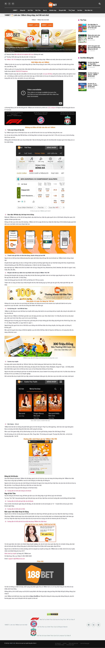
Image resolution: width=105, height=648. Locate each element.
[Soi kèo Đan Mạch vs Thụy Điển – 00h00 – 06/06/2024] (82, 69)
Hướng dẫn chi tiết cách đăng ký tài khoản (19, 491)
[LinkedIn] (9, 3)
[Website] (13, 3)
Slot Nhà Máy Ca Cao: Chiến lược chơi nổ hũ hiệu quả (94, 26)
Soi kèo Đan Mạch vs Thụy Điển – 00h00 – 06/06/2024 (94, 64)
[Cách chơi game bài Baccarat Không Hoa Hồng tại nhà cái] (82, 53)
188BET (15, 10)
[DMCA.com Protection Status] (52, 615)
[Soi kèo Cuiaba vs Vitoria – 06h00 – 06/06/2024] (82, 80)
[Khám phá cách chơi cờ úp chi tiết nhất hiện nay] (82, 42)
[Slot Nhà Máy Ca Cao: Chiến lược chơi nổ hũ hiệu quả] (82, 31)
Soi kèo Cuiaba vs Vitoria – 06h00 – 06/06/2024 (93, 74)
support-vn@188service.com (16, 558)
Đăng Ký (22, 10)
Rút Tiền (38, 10)
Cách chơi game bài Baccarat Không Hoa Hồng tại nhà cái (94, 47)
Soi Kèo (79, 10)
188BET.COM (12, 643)
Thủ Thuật (71, 10)
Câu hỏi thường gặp (84, 643)
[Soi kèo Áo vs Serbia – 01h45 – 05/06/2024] (82, 90)
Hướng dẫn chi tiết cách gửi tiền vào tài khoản (20, 501)
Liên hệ (64, 643)
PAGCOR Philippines (22, 71)
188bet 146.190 (11, 59)
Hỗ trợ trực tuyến (70, 644)
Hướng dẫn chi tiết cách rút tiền (16, 509)
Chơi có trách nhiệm (59, 644)
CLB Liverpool (52, 107)
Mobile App (52, 10)
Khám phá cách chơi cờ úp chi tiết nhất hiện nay (94, 36)
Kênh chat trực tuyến (10, 553)
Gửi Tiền (30, 10)
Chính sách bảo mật (73, 643)
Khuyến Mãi (62, 10)
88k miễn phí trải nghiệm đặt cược (24, 54)
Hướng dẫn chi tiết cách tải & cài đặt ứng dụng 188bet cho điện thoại (27, 521)
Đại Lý (45, 10)
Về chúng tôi (58, 643)
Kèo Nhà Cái (88, 10)
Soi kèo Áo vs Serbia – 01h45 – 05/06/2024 (93, 85)
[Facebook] (6, 3)
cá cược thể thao (47, 74)
